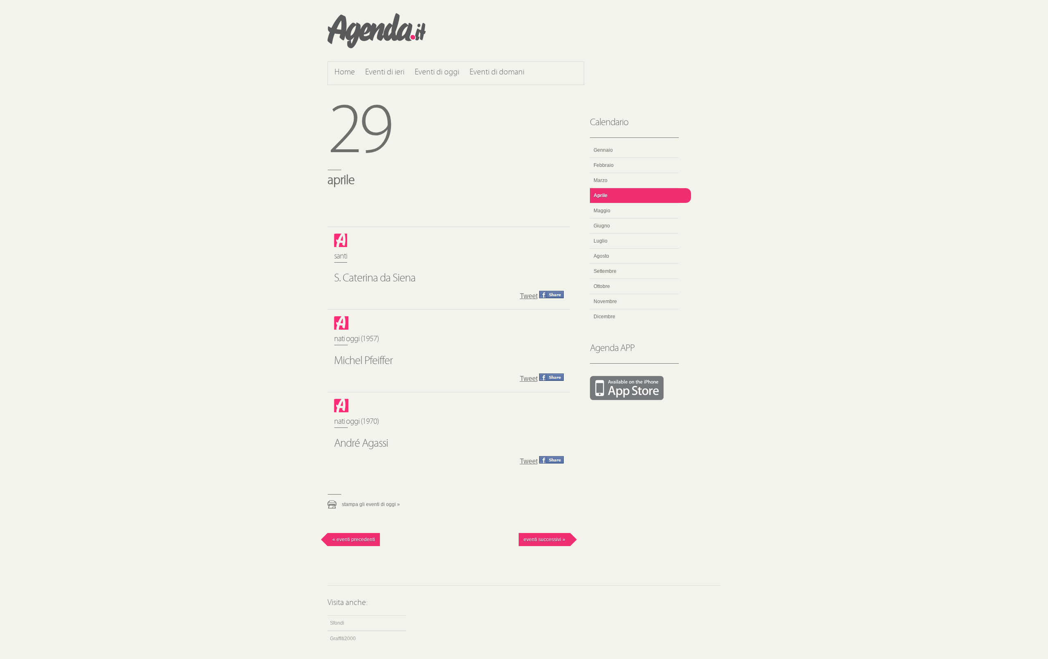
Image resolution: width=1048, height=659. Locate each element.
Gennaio (603, 150)
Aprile (601, 195)
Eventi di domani (497, 72)
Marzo (601, 180)
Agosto (601, 256)
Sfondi (337, 623)
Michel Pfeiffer (363, 361)
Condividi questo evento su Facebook (551, 294)
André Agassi (361, 444)
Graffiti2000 (343, 638)
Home (344, 72)
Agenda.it (377, 30)
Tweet (529, 295)
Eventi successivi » (544, 539)
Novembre (605, 301)
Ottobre (602, 286)
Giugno (602, 226)
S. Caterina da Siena (375, 278)
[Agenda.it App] (634, 388)
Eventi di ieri (384, 72)
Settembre (605, 271)
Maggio (602, 211)
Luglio (601, 241)
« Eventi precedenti (353, 539)
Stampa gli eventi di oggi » (371, 504)
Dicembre (604, 316)
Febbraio (604, 165)
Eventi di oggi (437, 72)
